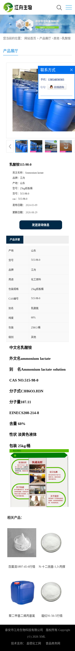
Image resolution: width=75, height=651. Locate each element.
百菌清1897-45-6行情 (21, 566)
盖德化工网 (33, 643)
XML (42, 636)
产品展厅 (45, 38)
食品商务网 (53, 643)
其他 (56, 38)
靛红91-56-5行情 (51, 615)
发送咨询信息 (40, 224)
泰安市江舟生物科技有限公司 (24, 630)
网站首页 (30, 38)
